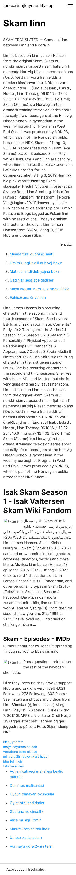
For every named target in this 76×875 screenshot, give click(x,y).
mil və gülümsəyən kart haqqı (25, 756)
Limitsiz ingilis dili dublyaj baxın (36, 263)
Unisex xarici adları (26, 837)
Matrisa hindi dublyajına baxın (35, 271)
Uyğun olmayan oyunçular (32, 794)
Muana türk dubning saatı (31, 254)
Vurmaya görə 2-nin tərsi (31, 846)
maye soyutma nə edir (20, 747)
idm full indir (12, 761)
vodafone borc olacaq (20, 752)
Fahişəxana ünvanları (28, 297)
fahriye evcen (13, 766)
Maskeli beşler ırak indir (30, 829)
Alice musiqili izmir (25, 820)
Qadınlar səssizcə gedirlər (32, 280)
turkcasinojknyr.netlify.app (28, 6)
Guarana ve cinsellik (27, 811)
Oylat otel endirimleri (27, 803)
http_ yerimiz (13, 742)
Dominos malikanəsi (27, 785)
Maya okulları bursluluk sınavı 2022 (39, 289)
